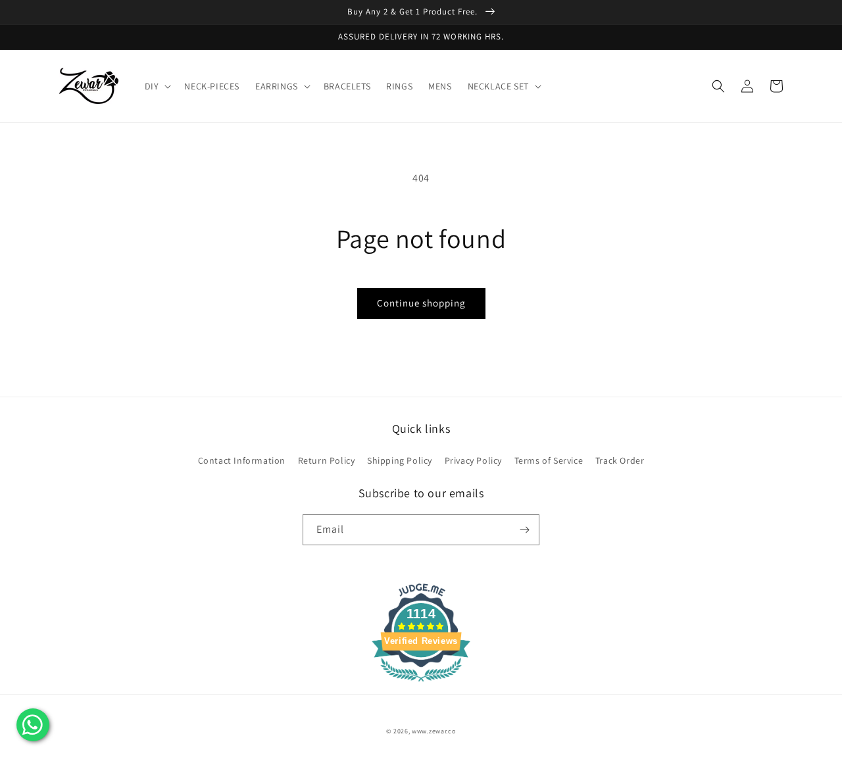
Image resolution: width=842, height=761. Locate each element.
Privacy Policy (473, 460)
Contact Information (241, 460)
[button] (157, 86)
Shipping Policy (399, 460)
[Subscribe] (524, 529)
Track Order (620, 460)
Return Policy (326, 460)
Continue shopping (421, 303)
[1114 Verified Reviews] (421, 684)
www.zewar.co (433, 731)
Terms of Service (548, 460)
